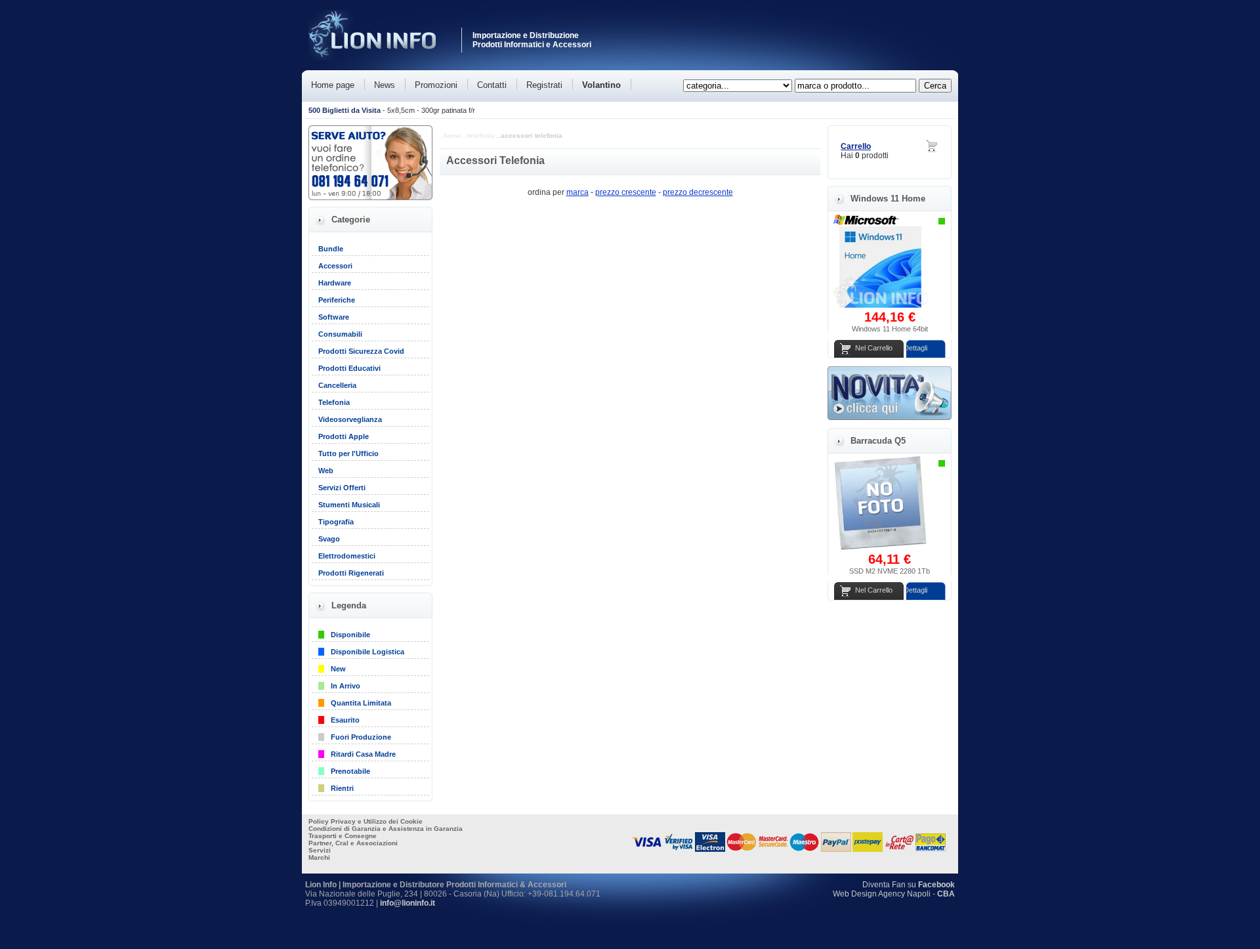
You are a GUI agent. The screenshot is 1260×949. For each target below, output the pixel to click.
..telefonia (479, 135)
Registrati (544, 85)
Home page (332, 85)
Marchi (319, 857)
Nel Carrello (873, 348)
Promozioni (436, 85)
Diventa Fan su (908, 884)
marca (577, 192)
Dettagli (915, 348)
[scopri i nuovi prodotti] (890, 417)
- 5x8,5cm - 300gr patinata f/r (391, 110)
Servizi (319, 850)
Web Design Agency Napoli (882, 893)
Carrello (856, 146)
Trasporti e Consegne (342, 835)
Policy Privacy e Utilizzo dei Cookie (365, 821)
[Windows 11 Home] (880, 307)
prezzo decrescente (698, 192)
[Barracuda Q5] (880, 549)
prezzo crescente (625, 192)
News (384, 85)
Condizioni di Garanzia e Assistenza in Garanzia (385, 828)
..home (450, 135)
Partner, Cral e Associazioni (353, 843)
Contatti (492, 85)
